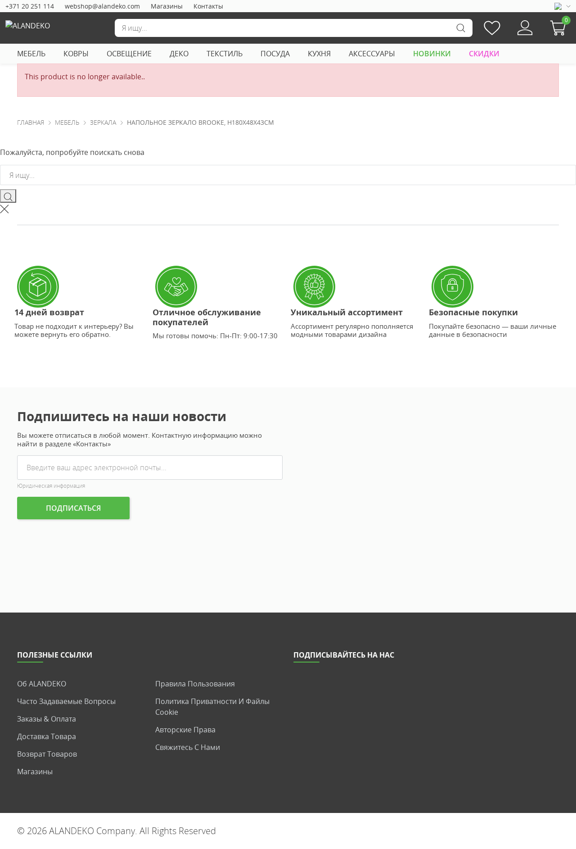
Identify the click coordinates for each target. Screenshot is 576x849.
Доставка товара (46, 736)
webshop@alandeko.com (102, 6)
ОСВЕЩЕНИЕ (129, 54)
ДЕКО (179, 54)
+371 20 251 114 (29, 6)
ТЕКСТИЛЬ (225, 54)
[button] (560, 28)
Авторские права (185, 730)
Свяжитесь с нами (187, 747)
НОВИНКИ (432, 54)
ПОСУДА (275, 54)
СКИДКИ (484, 54)
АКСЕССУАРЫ (372, 54)
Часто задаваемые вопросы (66, 701)
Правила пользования (195, 684)
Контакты (208, 6)
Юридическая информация (51, 486)
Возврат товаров (47, 754)
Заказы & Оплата (46, 719)
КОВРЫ (76, 54)
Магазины (167, 6)
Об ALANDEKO (41, 684)
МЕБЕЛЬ (31, 54)
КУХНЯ (319, 54)
